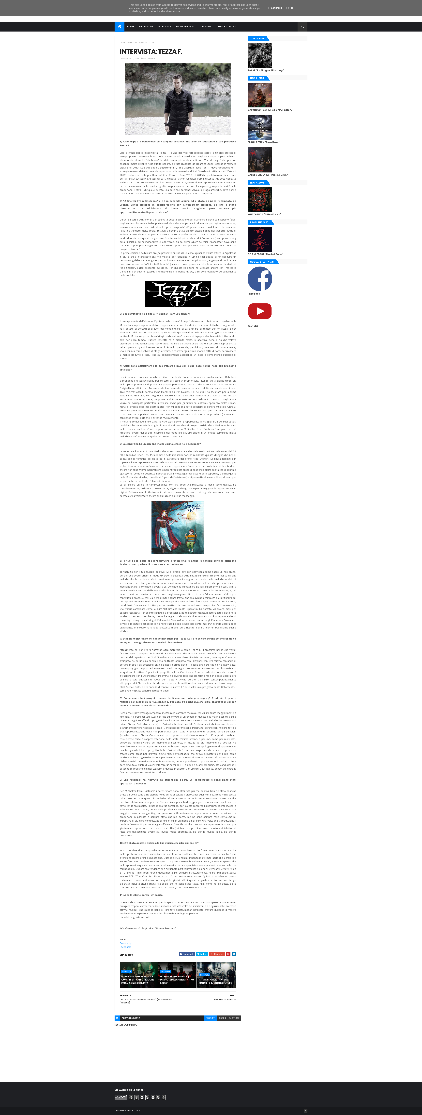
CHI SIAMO (206, 26)
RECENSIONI (146, 26)
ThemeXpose (133, 1110)
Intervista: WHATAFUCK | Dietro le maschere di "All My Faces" (177, 980)
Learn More (275, 8)
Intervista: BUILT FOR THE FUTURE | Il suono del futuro (215, 981)
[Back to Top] (305, 1111)
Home (122, 42)
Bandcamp (126, 943)
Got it (289, 8)
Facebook (125, 946)
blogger (210, 1018)
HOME (130, 26)
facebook (234, 1018)
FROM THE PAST (185, 26)
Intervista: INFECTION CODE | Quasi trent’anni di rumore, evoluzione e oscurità (137, 980)
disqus (222, 1018)
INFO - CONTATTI (228, 26)
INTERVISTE (164, 26)
